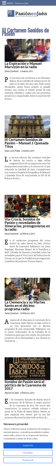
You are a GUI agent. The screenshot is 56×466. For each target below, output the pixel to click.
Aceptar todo (28, 445)
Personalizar (28, 453)
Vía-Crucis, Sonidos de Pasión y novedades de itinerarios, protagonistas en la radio (27, 224)
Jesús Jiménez (11, 71)
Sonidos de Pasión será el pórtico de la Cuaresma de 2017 (25, 385)
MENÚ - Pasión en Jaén (17, 3)
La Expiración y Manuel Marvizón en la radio (23, 65)
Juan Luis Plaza (12, 150)
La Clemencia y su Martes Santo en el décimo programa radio (25, 305)
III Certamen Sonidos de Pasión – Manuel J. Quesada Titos (27, 143)
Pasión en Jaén (28, 13)
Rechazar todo (28, 460)
